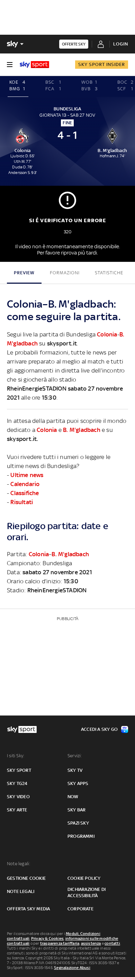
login (120, 44)
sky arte (17, 809)
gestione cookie (26, 878)
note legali (20, 891)
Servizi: (75, 755)
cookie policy (84, 878)
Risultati (21, 502)
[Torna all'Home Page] (34, 64)
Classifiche (24, 493)
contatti (112, 943)
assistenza (91, 943)
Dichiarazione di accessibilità (87, 892)
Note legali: (18, 863)
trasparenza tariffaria (59, 943)
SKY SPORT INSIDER (101, 64)
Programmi (81, 836)
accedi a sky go (99, 729)
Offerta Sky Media (28, 908)
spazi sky (78, 823)
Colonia (107, 334)
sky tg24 (17, 783)
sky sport (19, 770)
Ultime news (26, 474)
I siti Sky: (15, 755)
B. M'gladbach (81, 429)
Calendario (24, 484)
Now (73, 796)
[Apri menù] (9, 64)
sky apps (78, 783)
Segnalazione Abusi (72, 967)
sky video (18, 796)
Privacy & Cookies (47, 938)
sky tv (75, 770)
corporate (80, 908)
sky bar (77, 809)
